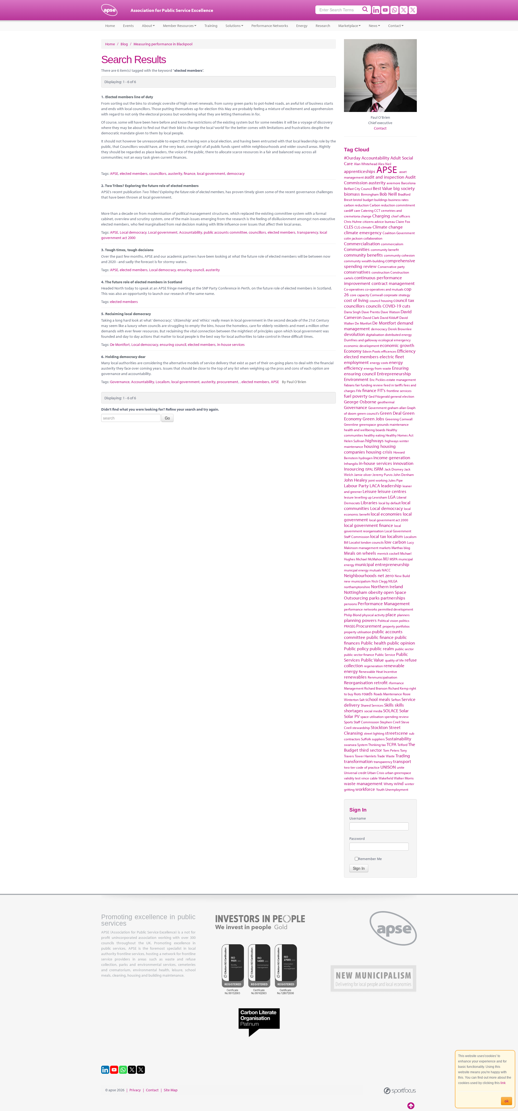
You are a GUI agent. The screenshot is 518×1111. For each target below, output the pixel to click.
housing (371, 446)
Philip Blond (352, 615)
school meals (377, 699)
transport (402, 761)
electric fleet (392, 356)
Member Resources (178, 25)
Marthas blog (400, 548)
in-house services (231, 344)
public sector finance (359, 654)
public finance (380, 637)
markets (385, 548)
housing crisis (379, 452)
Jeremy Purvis (382, 474)
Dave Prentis (371, 312)
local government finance (368, 525)
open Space (395, 592)
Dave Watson (390, 312)
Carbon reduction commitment (392, 205)
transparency (307, 232)
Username (357, 818)
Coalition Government (399, 233)
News (373, 25)
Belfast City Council (358, 188)
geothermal (385, 402)
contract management (393, 283)
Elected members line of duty (129, 96)
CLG (357, 227)
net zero (386, 575)
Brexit (348, 199)
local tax (378, 536)
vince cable (369, 778)
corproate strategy (397, 295)
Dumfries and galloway (360, 340)
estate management (401, 379)
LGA (392, 497)
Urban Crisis (375, 773)
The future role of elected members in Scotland (143, 282)
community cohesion (399, 255)
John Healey (355, 480)
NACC (386, 570)
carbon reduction (356, 205)
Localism (163, 381)
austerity (175, 173)
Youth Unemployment (392, 789)
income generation (391, 457)
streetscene (396, 733)
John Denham (403, 474)
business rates (398, 199)
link (503, 1083)
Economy (353, 351)
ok (507, 1101)
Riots (357, 694)
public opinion (401, 643)
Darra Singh (352, 312)
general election (402, 396)
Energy (302, 25)
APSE (114, 173)
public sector (404, 649)
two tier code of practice (362, 767)
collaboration (372, 238)
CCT (377, 210)
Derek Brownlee (400, 329)
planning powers (360, 620)
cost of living (356, 300)
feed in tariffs (393, 385)
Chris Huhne (353, 221)
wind (399, 783)
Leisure (370, 491)
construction (381, 272)
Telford (402, 744)
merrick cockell (388, 553)
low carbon (395, 542)
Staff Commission (366, 722)
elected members (134, 173)
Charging (381, 216)
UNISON (388, 767)
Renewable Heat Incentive (378, 671)
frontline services (399, 390)
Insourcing (354, 469)
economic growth (397, 345)
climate (366, 227)
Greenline (351, 424)
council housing (381, 300)
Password (357, 838)
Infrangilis (351, 463)
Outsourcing (356, 598)
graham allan (396, 407)
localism (395, 536)
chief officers (400, 216)
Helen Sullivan (354, 441)
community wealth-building (364, 261)
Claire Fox (403, 221)
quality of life (394, 660)
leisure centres (392, 491)
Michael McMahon (369, 559)
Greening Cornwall (399, 419)
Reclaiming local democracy (128, 313)
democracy (236, 173)
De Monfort (363, 323)
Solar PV (351, 716)
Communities (357, 249)
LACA (375, 485)
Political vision (388, 620)
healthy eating (374, 435)
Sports (348, 722)
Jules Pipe (395, 480)
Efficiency (406, 351)
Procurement (368, 626)
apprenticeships (359, 171)
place (391, 614)
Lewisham (379, 497)
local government (211, 173)
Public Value (372, 660)
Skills (389, 705)
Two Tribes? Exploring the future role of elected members (152, 185)
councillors (157, 173)
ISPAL (369, 469)
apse (109, 12)
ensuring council (191, 269)
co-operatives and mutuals (384, 289)
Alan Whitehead (365, 164)
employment (356, 362)
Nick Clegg (379, 581)
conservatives (357, 272)
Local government (163, 232)
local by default (390, 503)
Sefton (396, 699)
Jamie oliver (363, 474)
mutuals (375, 570)
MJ (385, 558)
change (366, 216)
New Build (402, 576)
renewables (355, 677)
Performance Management (384, 603)
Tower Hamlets (365, 756)
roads (367, 693)
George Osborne (360, 401)
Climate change (388, 227)
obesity (375, 592)
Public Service (385, 654)
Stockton (379, 727)
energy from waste (377, 368)
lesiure (349, 497)
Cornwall (376, 295)
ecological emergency (394, 340)
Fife (359, 390)
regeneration (373, 666)
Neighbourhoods (360, 575)
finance (189, 173)
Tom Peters (391, 750)
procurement (227, 381)
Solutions (233, 25)
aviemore (393, 183)
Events (128, 25)
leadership (391, 485)
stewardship (361, 727)
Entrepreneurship (394, 373)
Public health (373, 643)
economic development (361, 345)
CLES (348, 227)
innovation (403, 463)
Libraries (369, 502)
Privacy (135, 1090)
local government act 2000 (388, 520)
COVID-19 (392, 306)
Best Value (382, 188)
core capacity (359, 295)
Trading (403, 755)
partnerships (393, 598)
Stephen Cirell (390, 722)
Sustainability (398, 738)
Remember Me (370, 858)
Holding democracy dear (125, 356)
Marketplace (348, 25)
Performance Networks (269, 25)
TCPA (391, 744)
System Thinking (369, 744)
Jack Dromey (393, 469)
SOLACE (390, 710)
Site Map (171, 1090)
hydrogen (366, 458)
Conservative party (391, 266)
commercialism (392, 244)
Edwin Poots (371, 351)
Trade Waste (386, 756)
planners (403, 615)
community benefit (385, 249)
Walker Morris (404, 778)
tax (383, 744)
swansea (350, 744)
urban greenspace (398, 773)
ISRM (378, 469)
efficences (388, 351)
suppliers (378, 739)
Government (377, 407)
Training (211, 25)
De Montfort (120, 344)
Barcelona (408, 183)
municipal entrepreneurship (382, 564)
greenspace (367, 424)
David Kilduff (389, 317)
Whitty (388, 784)
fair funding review (369, 385)
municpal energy (356, 570)
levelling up (363, 497)
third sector (370, 750)
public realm (382, 648)
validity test (352, 778)
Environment (356, 379)
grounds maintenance (393, 424)
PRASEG (349, 626)
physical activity (373, 615)
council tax (403, 300)
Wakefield (386, 778)
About (147, 25)
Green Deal (390, 413)
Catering (367, 210)
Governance (120, 381)
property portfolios (396, 626)
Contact (394, 25)
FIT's (381, 390)
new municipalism (357, 581)
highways (374, 440)
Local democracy (133, 232)
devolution (354, 334)
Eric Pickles (378, 379)
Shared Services (372, 705)
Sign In (359, 868)
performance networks (360, 609)
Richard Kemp (398, 688)
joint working (377, 480)
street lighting (374, 733)
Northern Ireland (387, 586)
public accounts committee (225, 232)
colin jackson (353, 238)
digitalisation (375, 334)
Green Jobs (373, 418)
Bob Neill (388, 194)
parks (374, 598)
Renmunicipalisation (382, 677)
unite (400, 767)
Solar (404, 710)
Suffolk (366, 739)
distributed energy (398, 334)
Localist (354, 542)
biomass (352, 194)
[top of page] (411, 1106)
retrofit (381, 682)
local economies (386, 514)
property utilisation (357, 632)
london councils (372, 542)
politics (404, 620)
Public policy (356, 648)
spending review (396, 716)
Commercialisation (362, 243)
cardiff (348, 210)
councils (373, 306)
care (357, 210)
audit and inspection (384, 177)
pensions (350, 604)
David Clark (371, 317)
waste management (363, 783)
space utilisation (372, 716)
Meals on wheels (360, 553)
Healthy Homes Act (399, 435)
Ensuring (400, 368)
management (368, 548)
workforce (365, 789)
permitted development (395, 609)
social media (373, 711)
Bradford (404, 194)
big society (404, 188)
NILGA (392, 581)
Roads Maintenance (388, 694)
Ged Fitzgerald (379, 396)
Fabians (349, 385)
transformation (358, 761)
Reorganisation (358, 682)
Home (110, 25)
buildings (380, 199)
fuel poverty (355, 396)
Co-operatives (354, 289)
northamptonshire (357, 587)
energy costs (379, 362)
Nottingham (355, 592)
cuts (406, 306)
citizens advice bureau (379, 221)
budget (368, 199)
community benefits (363, 255)
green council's (368, 413)
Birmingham (370, 194)
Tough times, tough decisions (129, 249)
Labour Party (356, 485)
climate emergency (362, 232)
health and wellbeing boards (364, 430)
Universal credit (355, 773)
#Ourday (352, 158)
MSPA (394, 559)
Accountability (190, 232)
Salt (361, 699)
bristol (357, 199)
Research (323, 25)
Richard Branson (375, 688)
